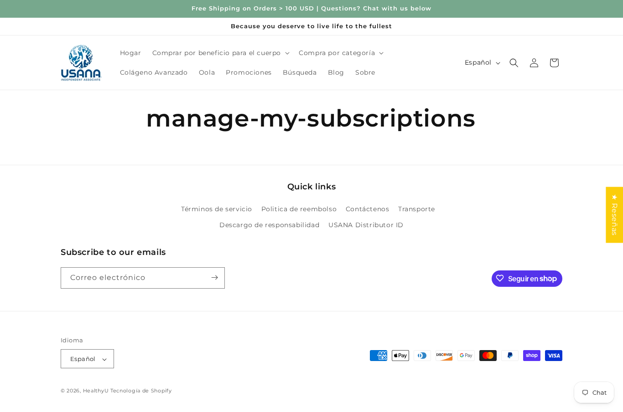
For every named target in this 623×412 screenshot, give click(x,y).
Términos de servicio (216, 209)
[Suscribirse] (214, 277)
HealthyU (96, 391)
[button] (220, 52)
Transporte (416, 209)
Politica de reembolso (299, 209)
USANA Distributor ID (366, 225)
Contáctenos (367, 209)
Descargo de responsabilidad (269, 225)
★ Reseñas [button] (614, 214)
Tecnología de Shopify (141, 391)
